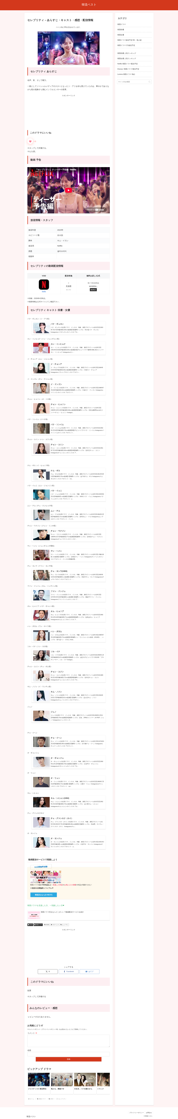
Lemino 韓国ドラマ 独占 (126, 74)
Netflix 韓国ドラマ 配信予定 (127, 64)
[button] (106, 1083)
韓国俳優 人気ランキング (126, 53)
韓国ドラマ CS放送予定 (126, 45)
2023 (31, 924)
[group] (39, 1083)
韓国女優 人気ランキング (126, 58)
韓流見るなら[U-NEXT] (43, 895)
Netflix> (93, 290)
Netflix (47, 924)
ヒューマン (65, 924)
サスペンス (56, 924)
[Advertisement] (68, 114)
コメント (32, 1033)
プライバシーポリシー (136, 1112)
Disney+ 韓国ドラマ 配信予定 (128, 69)
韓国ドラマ (39, 924)
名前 (29, 1050)
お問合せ (149, 1112)
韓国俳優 (120, 29)
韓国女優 (120, 35)
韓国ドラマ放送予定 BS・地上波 (129, 40)
